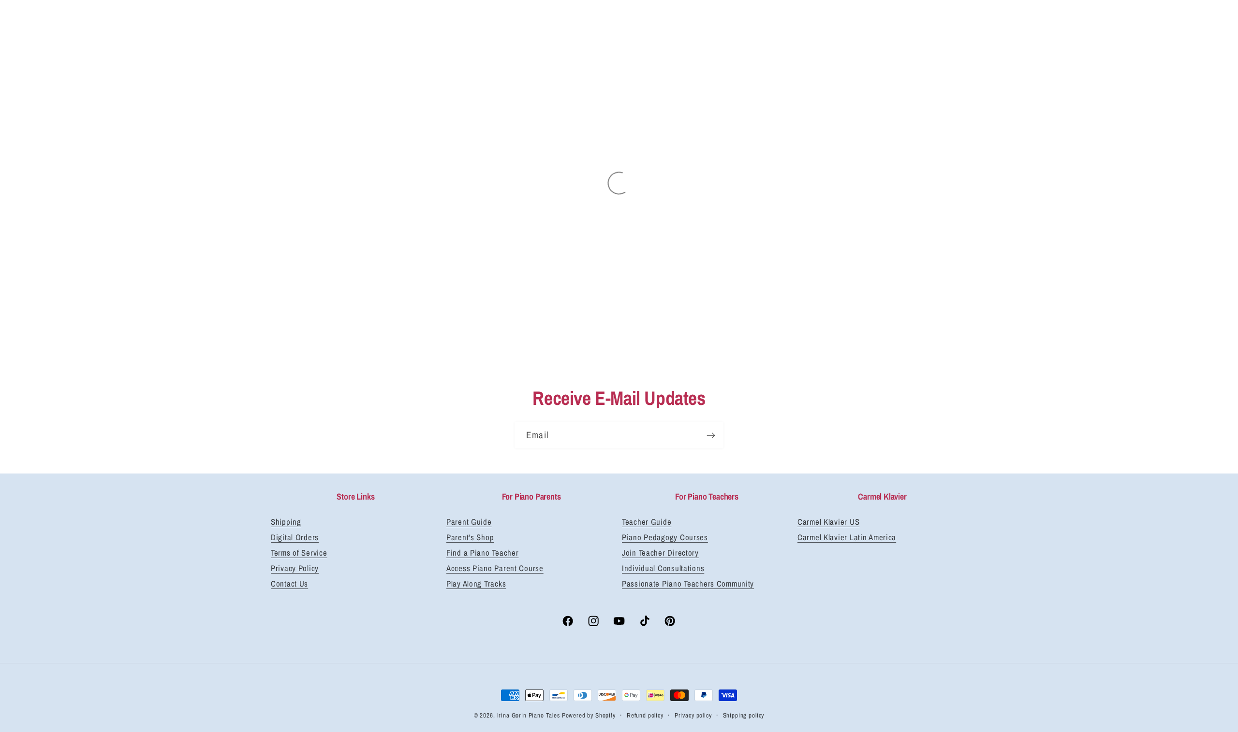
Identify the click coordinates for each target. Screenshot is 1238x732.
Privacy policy (693, 715)
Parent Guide (469, 522)
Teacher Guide (646, 522)
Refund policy (645, 715)
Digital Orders (295, 537)
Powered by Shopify (589, 715)
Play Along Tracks (476, 583)
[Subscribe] (710, 435)
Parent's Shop (470, 537)
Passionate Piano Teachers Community (688, 583)
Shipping (286, 522)
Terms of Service (299, 552)
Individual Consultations (663, 568)
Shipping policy (744, 715)
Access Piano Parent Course (495, 568)
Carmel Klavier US (828, 522)
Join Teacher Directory (660, 552)
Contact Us (289, 583)
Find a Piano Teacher (482, 552)
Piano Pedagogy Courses (665, 537)
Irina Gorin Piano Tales (528, 715)
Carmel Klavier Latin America (846, 537)
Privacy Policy (295, 568)
